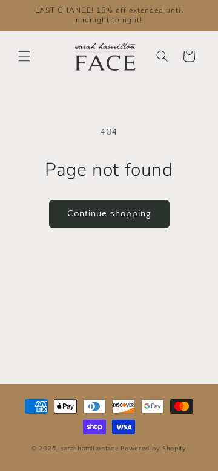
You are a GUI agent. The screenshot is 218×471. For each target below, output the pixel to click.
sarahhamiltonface (90, 448)
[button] (24, 56)
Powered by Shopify (154, 448)
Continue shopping (109, 213)
